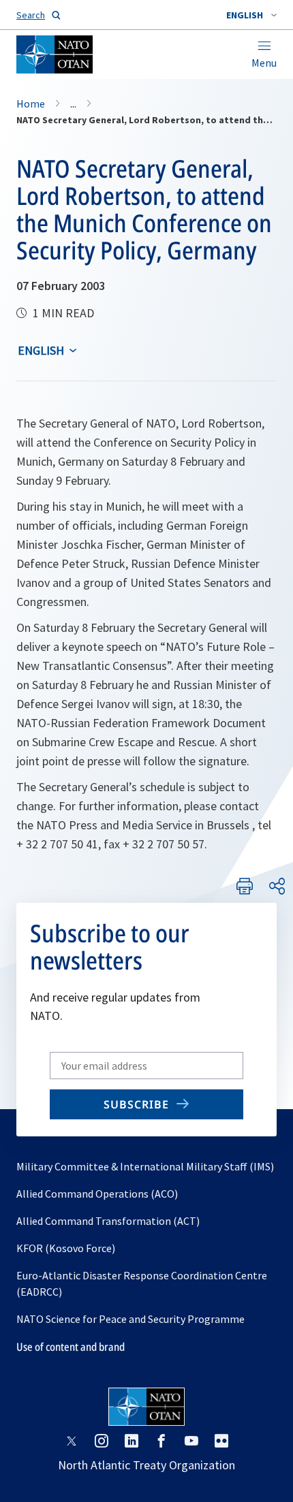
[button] (251, 15)
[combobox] (251, 15)
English (41, 350)
